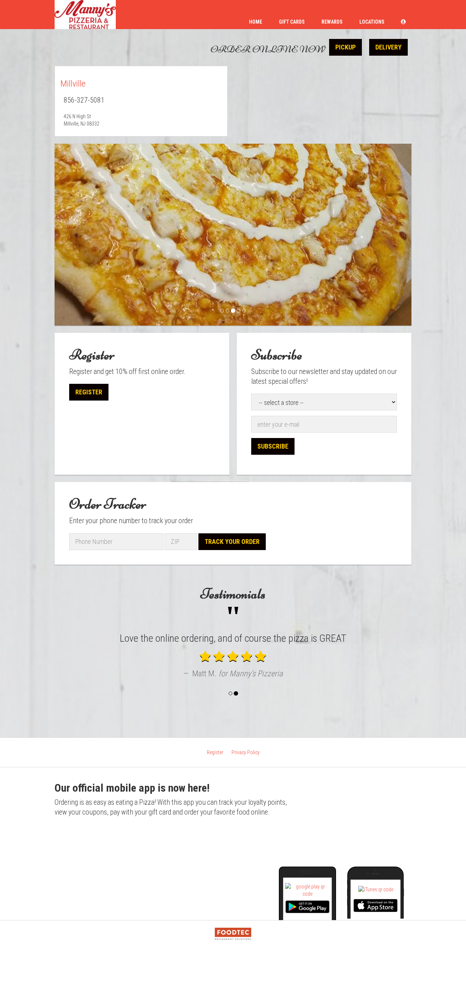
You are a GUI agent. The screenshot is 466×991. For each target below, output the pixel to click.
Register (215, 796)
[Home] (85, 14)
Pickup (345, 47)
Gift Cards (292, 22)
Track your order (232, 541)
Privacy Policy (246, 796)
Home (255, 22)
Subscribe (272, 446)
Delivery (388, 47)
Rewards (332, 22)
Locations (371, 22)
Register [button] (88, 392)
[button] (403, 22)
